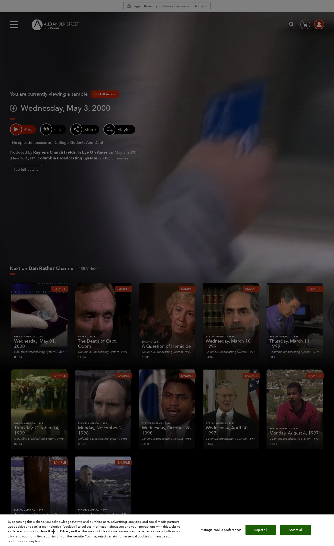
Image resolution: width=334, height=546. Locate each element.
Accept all (295, 529)
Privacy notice (70, 531)
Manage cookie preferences (220, 529)
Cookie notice (43, 531)
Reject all (260, 529)
